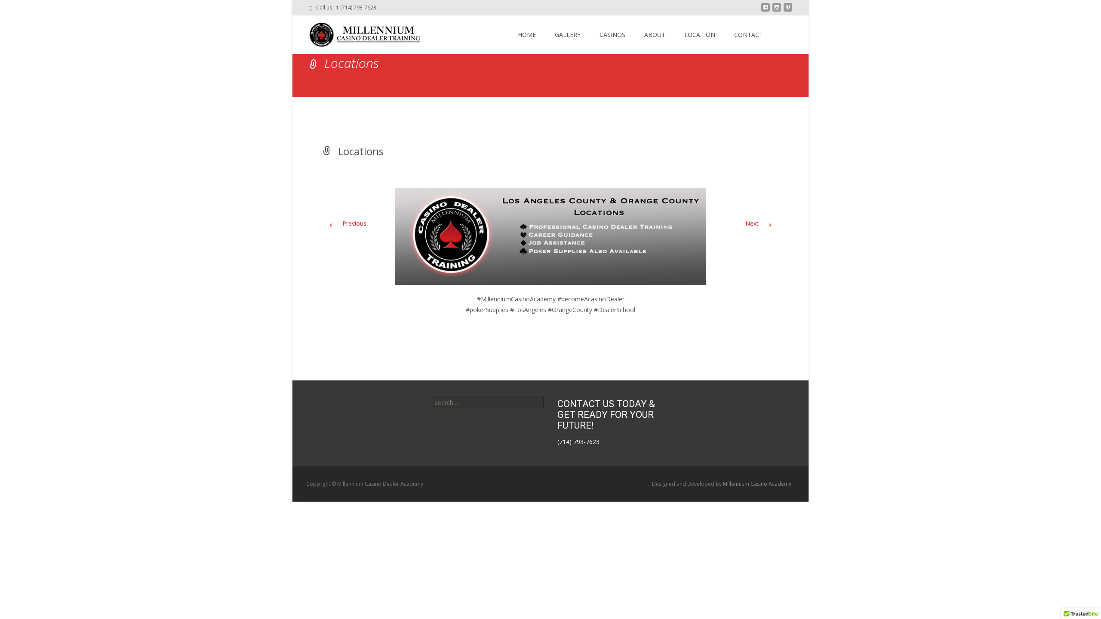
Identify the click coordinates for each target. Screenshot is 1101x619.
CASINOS (612, 35)
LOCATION (699, 35)
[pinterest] (788, 10)
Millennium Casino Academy (757, 483)
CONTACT (748, 35)
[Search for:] (488, 402)
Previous (346, 223)
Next (759, 223)
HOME (527, 35)
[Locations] (550, 236)
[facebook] (765, 10)
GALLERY (568, 35)
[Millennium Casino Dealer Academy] (359, 32)
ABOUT (654, 35)
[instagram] (776, 10)
